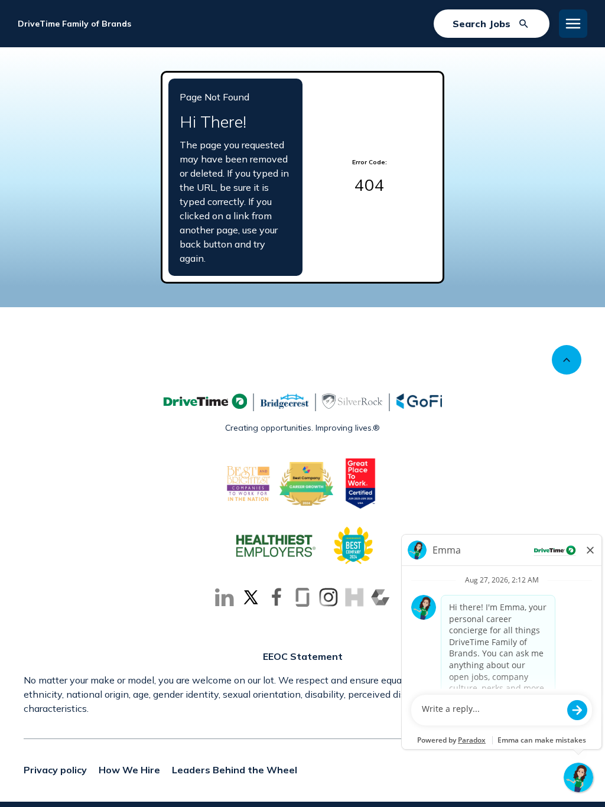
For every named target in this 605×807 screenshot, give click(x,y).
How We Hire (129, 770)
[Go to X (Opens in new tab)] (250, 597)
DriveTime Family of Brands (74, 23)
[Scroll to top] (566, 360)
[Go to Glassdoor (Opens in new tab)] (302, 597)
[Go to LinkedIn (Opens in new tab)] (224, 597)
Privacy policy (55, 770)
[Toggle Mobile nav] (573, 23)
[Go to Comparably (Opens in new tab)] (380, 597)
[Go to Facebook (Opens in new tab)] (276, 597)
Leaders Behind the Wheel (234, 770)
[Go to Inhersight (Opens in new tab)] (354, 597)
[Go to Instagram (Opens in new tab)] (328, 597)
